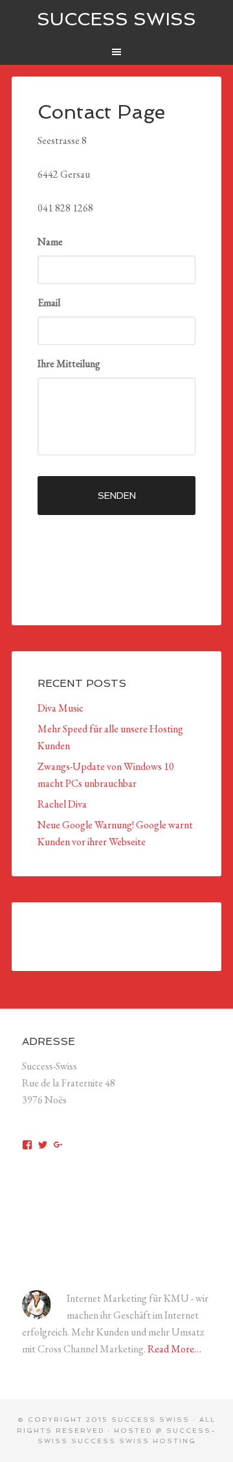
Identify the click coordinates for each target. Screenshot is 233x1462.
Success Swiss (116, 19)
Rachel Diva (62, 804)
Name (50, 241)
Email (49, 302)
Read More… (174, 1349)
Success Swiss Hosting (133, 1440)
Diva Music (60, 708)
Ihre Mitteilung (69, 363)
